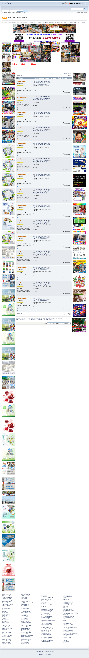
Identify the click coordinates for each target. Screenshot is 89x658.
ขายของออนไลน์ (24, 633)
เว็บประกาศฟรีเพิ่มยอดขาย (68, 634)
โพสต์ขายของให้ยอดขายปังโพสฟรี (48, 620)
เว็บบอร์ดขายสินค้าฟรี (25, 628)
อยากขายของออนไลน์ (25, 636)
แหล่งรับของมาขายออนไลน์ (68, 600)
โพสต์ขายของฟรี (5, 607)
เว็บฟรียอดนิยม (5, 616)
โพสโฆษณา (4, 618)
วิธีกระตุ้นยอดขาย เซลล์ (68, 596)
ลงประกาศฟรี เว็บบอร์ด (26, 626)
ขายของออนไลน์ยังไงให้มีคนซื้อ (47, 597)
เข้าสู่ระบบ (19, 9)
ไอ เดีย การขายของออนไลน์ (46, 611)
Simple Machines (50, 651)
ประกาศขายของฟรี (67, 637)
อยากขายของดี (44, 596)
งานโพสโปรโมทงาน (25, 601)
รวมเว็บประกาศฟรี (6, 605)
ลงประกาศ (4, 623)
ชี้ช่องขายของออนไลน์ (25, 640)
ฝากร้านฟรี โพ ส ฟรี (6, 636)
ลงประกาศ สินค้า (24, 607)
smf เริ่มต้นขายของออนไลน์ (46, 610)
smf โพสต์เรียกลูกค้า (45, 631)
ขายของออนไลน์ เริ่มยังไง (26, 639)
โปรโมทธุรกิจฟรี (24, 614)
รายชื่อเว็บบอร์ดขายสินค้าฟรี (27, 625)
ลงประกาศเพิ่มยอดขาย (68, 630)
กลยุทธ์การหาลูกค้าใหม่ (6, 594)
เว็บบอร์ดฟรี (65, 606)
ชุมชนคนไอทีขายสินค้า (26, 611)
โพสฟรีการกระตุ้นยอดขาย (68, 624)
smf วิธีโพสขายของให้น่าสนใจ (47, 640)
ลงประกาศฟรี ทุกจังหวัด (7, 628)
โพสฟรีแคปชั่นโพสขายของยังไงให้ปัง (48, 626)
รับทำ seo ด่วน (44, 602)
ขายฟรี (64, 620)
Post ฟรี (65, 635)
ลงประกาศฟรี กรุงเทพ (6, 638)
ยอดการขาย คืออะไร (67, 621)
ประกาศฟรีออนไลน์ (25, 605)
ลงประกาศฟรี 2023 (6, 642)
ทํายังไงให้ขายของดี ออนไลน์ (7, 595)
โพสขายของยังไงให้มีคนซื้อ (46, 623)
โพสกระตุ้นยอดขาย (67, 595)
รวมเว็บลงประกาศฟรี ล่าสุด (7, 604)
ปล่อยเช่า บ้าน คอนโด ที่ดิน (7, 631)
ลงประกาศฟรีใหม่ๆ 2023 (26, 612)
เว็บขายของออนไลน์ (45, 613)
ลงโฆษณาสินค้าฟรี (6, 608)
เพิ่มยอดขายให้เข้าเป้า (67, 604)
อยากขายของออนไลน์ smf (46, 607)
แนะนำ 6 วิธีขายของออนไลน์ (27, 635)
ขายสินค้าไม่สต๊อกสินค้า (46, 599)
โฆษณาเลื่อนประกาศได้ (26, 632)
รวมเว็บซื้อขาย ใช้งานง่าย (7, 626)
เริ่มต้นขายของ (66, 599)
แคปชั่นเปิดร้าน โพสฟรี (45, 638)
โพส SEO (65, 640)
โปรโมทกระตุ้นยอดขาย (68, 626)
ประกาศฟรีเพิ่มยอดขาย (68, 628)
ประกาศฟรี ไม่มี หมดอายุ (7, 633)
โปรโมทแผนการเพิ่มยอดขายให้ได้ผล (70, 613)
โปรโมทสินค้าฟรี (24, 615)
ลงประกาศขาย (5, 615)
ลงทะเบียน (26, 9)
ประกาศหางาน (5, 621)
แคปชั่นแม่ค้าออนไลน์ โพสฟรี (47, 628)
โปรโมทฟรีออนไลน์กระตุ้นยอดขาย (70, 627)
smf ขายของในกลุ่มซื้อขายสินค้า (47, 621)
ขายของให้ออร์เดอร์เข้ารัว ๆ (46, 630)
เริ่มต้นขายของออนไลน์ (26, 638)
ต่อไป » (69, 73)
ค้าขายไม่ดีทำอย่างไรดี (25, 600)
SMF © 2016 (44, 651)
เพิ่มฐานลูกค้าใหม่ (5, 602)
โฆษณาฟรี (4, 609)
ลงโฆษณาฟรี (66, 641)
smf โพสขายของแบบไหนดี (46, 624)
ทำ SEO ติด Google (6, 614)
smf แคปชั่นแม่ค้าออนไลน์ (46, 627)
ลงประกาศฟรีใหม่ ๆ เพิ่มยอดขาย (70, 633)
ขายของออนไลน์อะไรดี (68, 602)
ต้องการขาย (4, 629)
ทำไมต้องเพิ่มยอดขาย (67, 619)
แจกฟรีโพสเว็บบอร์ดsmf (26, 622)
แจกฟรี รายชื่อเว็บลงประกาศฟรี (27, 616)
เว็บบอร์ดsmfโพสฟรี (25, 623)
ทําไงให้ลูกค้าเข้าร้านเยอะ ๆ (26, 595)
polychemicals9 (21, 81)
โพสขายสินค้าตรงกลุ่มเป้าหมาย (27, 631)
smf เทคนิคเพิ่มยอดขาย (45, 642)
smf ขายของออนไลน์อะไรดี (46, 604)
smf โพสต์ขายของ (44, 635)
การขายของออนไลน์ (25, 642)
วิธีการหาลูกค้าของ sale (7, 597)
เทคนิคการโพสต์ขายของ (46, 617)
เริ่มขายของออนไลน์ (45, 600)
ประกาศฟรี (4, 611)
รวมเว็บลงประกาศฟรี (6, 643)
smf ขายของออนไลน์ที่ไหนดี (46, 616)
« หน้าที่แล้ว (65, 73)
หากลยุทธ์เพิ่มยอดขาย (25, 594)
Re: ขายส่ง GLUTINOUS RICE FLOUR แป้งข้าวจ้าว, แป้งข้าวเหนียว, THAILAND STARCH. (41, 83)
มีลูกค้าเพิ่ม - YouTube (67, 609)
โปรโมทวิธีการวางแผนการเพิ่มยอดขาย (71, 614)
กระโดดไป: (45, 323)
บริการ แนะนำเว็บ (5, 622)
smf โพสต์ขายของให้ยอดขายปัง (47, 619)
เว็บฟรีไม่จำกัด (5, 612)
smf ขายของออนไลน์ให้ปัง (46, 634)
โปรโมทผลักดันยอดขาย (68, 611)
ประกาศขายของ (5, 619)
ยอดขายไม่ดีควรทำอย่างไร (68, 616)
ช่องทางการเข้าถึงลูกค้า (6, 601)
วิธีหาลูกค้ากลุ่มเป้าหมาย (7, 598)
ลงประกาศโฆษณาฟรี (6, 640)
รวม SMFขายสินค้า (25, 604)
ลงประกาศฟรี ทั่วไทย (6, 639)
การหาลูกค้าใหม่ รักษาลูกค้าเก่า (8, 600)
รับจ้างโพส (6, 4)
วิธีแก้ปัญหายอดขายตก (68, 597)
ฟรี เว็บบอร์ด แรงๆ (25, 629)
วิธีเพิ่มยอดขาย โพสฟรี (45, 641)
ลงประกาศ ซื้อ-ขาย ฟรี (26, 609)
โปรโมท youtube (24, 619)
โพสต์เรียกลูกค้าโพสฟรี (45, 633)
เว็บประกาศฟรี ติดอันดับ (7, 635)
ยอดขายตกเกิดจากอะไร (68, 617)
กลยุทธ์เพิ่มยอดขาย (25, 597)
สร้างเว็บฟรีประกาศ (25, 643)
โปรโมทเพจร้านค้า (67, 642)
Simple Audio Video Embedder (45, 654)
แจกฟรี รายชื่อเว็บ (25, 621)
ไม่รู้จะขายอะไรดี (44, 595)
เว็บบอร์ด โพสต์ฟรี (25, 608)
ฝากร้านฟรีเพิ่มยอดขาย (68, 631)
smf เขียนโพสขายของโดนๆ (46, 637)
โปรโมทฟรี (65, 607)
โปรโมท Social (24, 618)
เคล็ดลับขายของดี (25, 598)
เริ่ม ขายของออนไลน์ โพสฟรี (46, 614)
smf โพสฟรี (43, 603)
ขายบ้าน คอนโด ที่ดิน (6, 632)
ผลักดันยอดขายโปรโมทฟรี (68, 610)
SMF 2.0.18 (38, 651)
